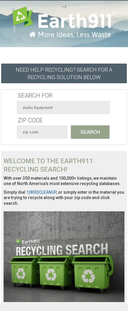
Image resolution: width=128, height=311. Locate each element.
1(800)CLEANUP (41, 192)
